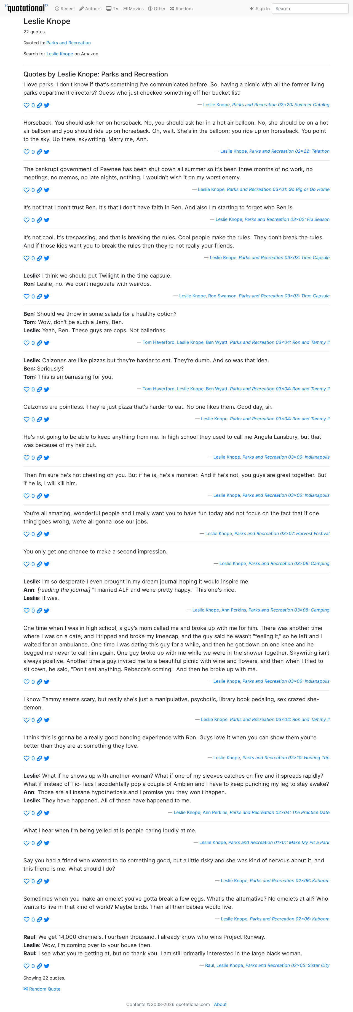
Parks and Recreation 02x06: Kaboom (290, 880)
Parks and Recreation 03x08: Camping (289, 563)
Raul (209, 965)
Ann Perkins (233, 610)
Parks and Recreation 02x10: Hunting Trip (286, 757)
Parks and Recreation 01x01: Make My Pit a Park (279, 842)
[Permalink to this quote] (39, 105)
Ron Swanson (222, 295)
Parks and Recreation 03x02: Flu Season (287, 219)
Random (183, 8)
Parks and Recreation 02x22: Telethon (289, 151)
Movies (135, 8)
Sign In (262, 8)
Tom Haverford (159, 342)
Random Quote (44, 989)
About (220, 1004)
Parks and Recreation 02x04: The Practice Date (280, 812)
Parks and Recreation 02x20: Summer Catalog (281, 104)
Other (159, 8)
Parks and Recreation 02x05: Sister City (287, 965)
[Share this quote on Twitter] (46, 105)
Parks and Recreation (68, 42)
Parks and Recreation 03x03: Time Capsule (284, 257)
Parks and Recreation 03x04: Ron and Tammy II (280, 342)
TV (115, 8)
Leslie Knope (60, 53)
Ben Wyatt (217, 342)
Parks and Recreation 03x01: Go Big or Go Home (278, 189)
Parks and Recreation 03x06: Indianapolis (286, 457)
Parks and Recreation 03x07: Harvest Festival (282, 533)
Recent (67, 8)
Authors (92, 8)
